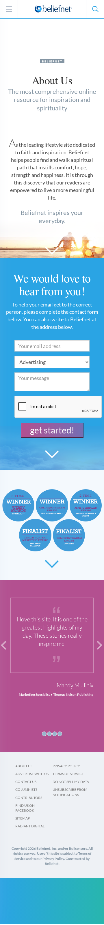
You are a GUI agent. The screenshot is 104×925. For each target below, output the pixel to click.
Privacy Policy (66, 766)
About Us (23, 766)
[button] (95, 9)
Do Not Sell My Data (71, 781)
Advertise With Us (32, 774)
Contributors (28, 797)
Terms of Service (68, 774)
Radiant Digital (29, 826)
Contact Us (25, 781)
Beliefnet (52, 61)
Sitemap (22, 818)
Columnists (26, 789)
